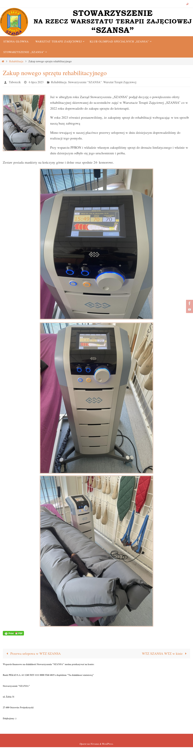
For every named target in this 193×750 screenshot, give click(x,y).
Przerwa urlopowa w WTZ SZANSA (35, 652)
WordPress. (107, 743)
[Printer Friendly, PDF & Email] (13, 632)
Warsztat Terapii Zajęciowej (119, 81)
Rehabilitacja (16, 61)
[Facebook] (189, 303)
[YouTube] (189, 309)
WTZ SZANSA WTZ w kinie (163, 652)
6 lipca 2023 (36, 81)
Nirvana (94, 743)
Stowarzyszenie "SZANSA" (85, 81)
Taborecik (15, 81)
